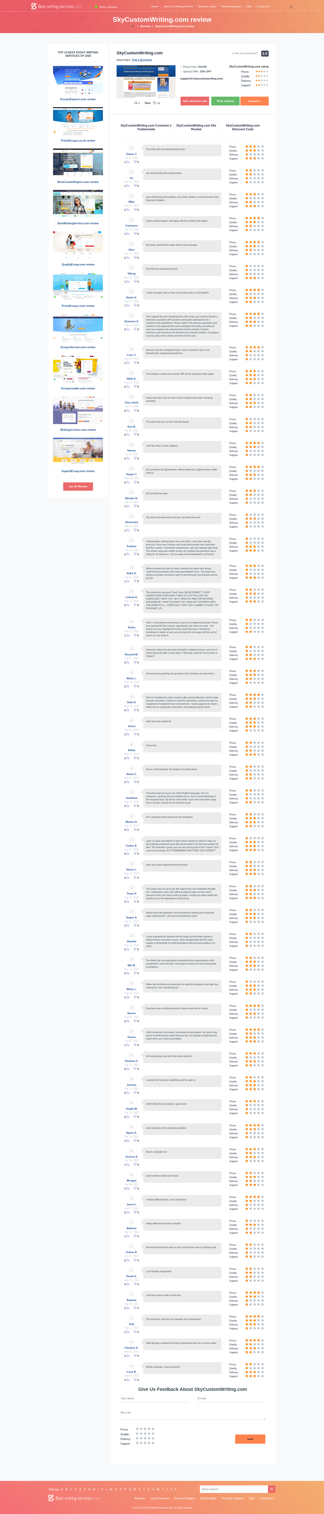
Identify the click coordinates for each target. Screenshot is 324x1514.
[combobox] (234, 1489)
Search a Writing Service (178, 6)
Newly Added (208, 1498)
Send (250, 1439)
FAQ (248, 6)
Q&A (252, 1498)
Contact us (263, 6)
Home (154, 6)
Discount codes (207, 6)
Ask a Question (142, 59)
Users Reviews (159, 1498)
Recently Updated (232, 1498)
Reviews (139, 1498)
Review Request (231, 6)
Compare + (254, 101)
